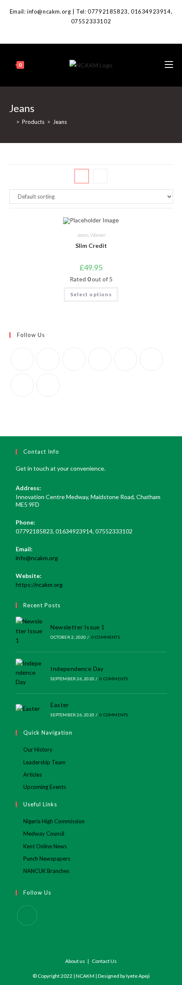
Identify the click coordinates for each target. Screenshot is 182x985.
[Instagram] (73, 359)
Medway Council (43, 833)
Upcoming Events (44, 786)
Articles (32, 774)
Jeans (82, 235)
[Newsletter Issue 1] (30, 631)
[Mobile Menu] (169, 65)
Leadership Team (44, 762)
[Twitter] (22, 359)
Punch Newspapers (46, 858)
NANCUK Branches (46, 870)
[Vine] (151, 359)
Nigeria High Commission (54, 821)
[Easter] (30, 709)
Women (97, 235)
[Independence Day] (30, 673)
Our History (37, 749)
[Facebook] (91, 30)
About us (75, 961)
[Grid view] (81, 176)
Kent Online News (45, 846)
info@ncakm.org (37, 557)
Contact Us (104, 961)
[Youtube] (22, 385)
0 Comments (105, 637)
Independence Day (76, 668)
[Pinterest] (99, 359)
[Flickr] (125, 359)
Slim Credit (91, 245)
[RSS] (48, 385)
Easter (59, 704)
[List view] (100, 176)
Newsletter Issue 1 (77, 627)
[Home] (11, 121)
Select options (91, 294)
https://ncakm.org (39, 584)
